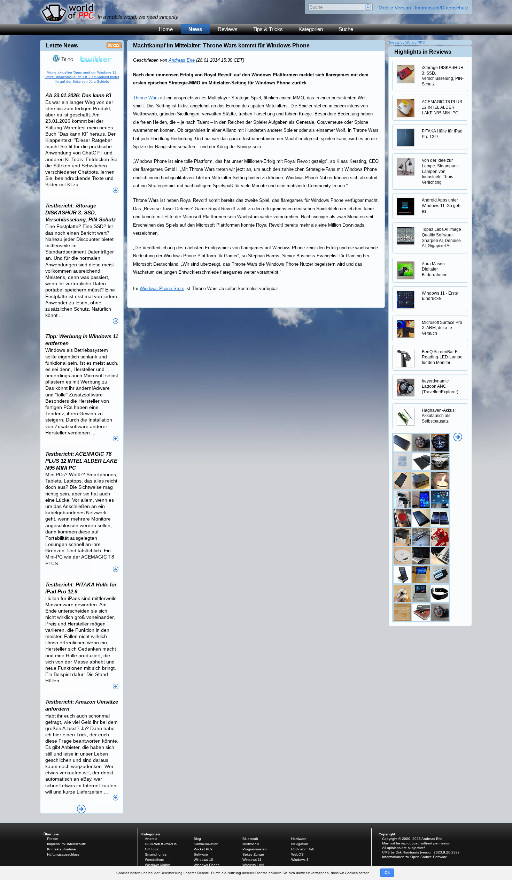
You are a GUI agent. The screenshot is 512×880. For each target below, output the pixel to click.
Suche (346, 29)
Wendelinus (154, 860)
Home (166, 29)
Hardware (299, 839)
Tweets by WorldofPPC (406, 42)
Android (151, 839)
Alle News (81, 809)
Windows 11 (252, 860)
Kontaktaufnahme (61, 849)
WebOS (297, 854)
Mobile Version (395, 7)
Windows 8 (300, 860)
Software (201, 854)
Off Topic (152, 849)
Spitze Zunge (253, 854)
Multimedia (250, 844)
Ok (387, 873)
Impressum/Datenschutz (441, 7)
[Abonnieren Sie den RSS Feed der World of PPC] (114, 47)
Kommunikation (206, 844)
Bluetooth (250, 839)
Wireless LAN (253, 865)
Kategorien (310, 29)
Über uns (51, 834)
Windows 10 (203, 860)
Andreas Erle (182, 60)
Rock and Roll (302, 849)
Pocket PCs (203, 849)
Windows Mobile (158, 865)
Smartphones (155, 854)
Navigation (299, 844)
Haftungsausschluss (63, 854)
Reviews (228, 29)
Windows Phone (207, 865)
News (195, 29)
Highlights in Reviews (422, 52)
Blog (66, 59)
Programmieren (254, 849)
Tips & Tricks (268, 29)
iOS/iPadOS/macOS (161, 844)
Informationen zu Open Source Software (414, 857)
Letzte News (62, 45)
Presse (52, 839)
